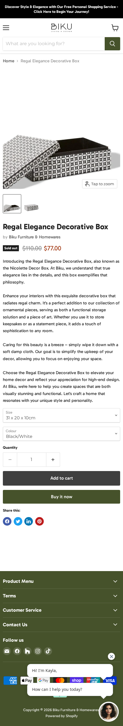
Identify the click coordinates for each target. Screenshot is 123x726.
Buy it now (61, 496)
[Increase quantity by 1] (53, 459)
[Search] (112, 43)
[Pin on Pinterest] (39, 521)
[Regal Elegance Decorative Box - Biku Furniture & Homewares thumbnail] (12, 204)
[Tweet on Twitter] (18, 521)
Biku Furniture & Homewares (34, 237)
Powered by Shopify (61, 716)
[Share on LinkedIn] (28, 521)
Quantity (10, 447)
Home (8, 61)
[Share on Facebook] (7, 521)
